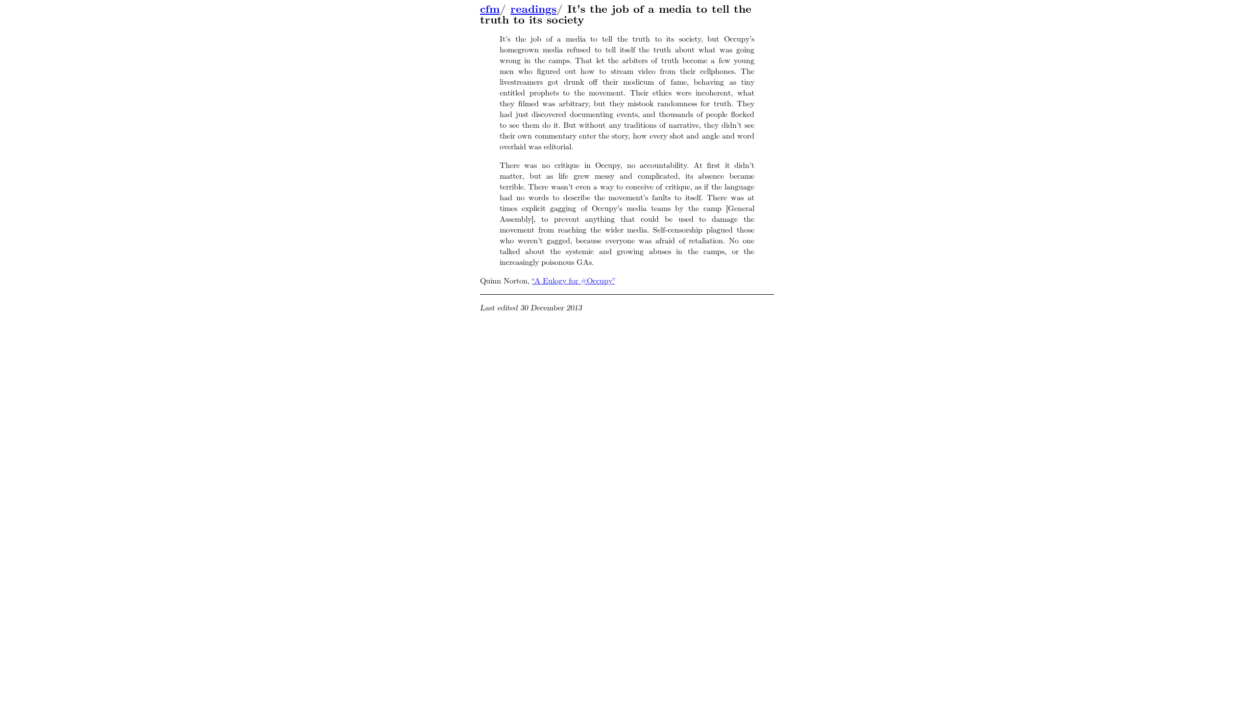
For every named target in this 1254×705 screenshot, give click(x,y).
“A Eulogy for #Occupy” (573, 280)
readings (533, 9)
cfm (490, 9)
